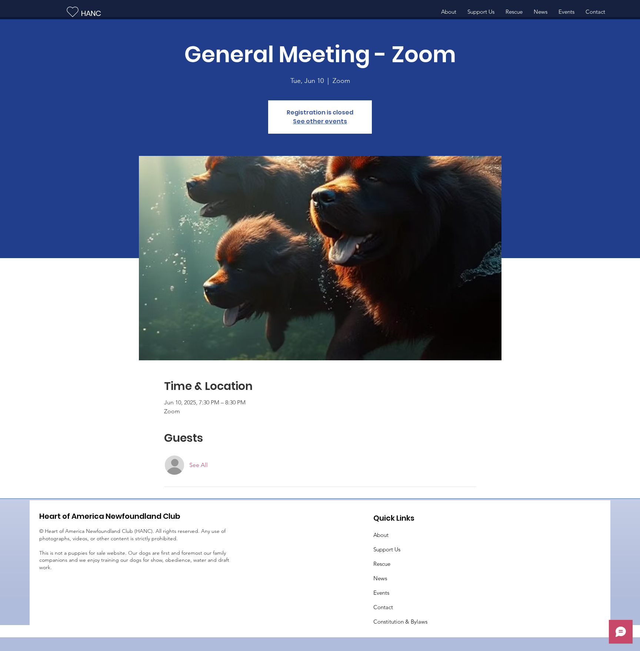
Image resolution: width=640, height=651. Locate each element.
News (380, 578)
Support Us (386, 549)
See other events (320, 121)
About (381, 534)
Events (381, 592)
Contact (383, 607)
